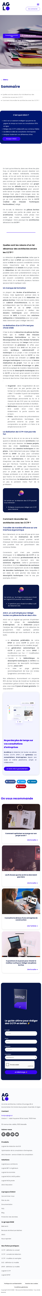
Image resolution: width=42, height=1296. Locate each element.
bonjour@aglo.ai (6, 1115)
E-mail (7, 1030)
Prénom (7, 1046)
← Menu (4, 79)
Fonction (8, 1054)
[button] (38, 4)
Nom (6, 1038)
